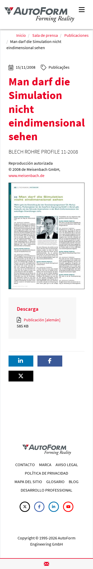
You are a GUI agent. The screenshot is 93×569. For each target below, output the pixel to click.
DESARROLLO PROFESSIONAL (46, 490)
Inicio (21, 35)
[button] (21, 361)
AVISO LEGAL (67, 464)
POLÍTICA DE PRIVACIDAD (46, 473)
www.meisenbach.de (26, 175)
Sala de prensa (45, 35)
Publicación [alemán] (41, 319)
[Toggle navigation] (81, 9)
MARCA (45, 464)
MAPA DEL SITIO (28, 481)
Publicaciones (76, 35)
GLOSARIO (55, 481)
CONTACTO (25, 464)
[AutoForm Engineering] (39, 14)
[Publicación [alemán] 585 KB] (20, 319)
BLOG (74, 481)
